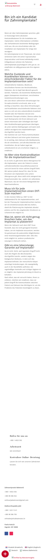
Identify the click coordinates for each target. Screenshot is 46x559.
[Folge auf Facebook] (6, 533)
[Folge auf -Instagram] (11, 533)
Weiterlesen (24, 415)
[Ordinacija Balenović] (5, 547)
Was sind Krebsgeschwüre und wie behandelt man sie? (22, 355)
